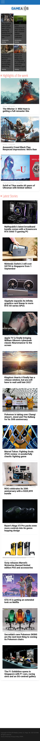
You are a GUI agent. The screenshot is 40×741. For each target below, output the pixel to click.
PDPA (21, 736)
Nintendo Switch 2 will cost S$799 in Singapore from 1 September (18, 266)
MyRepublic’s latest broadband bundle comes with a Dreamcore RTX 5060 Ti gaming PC (20, 229)
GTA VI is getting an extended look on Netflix (19, 601)
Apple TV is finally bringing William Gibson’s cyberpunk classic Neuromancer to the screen (18, 342)
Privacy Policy (15, 736)
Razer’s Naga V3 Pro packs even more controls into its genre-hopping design (20, 528)
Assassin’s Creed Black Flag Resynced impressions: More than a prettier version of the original (20, 149)
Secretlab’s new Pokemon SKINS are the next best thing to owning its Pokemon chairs (20, 637)
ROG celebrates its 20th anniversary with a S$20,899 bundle (18, 491)
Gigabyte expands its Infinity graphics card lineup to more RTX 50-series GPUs (18, 303)
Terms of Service (5, 736)
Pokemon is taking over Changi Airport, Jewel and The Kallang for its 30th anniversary (20, 417)
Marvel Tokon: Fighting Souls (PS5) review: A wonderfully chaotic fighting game (18, 454)
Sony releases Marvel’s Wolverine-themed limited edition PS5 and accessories (18, 565)
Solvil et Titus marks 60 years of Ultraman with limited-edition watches (19, 187)
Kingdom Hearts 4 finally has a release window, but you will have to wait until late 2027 (19, 380)
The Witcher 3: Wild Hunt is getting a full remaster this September (16, 111)
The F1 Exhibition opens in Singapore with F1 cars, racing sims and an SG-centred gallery (20, 674)
